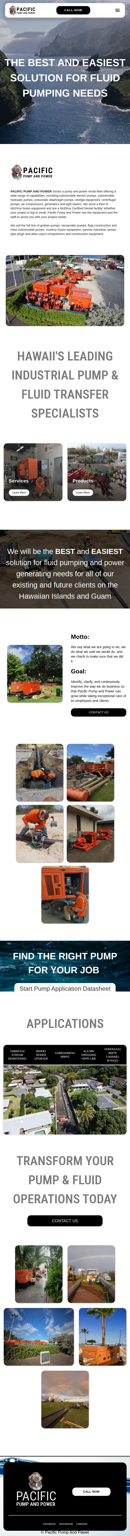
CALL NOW (91, 1491)
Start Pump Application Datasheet (65, 988)
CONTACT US (99, 712)
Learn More (19, 492)
